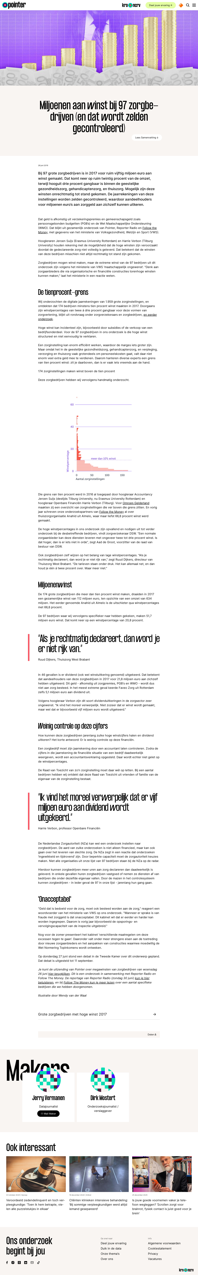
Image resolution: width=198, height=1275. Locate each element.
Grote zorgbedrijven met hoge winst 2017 (72, 1014)
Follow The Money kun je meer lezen (89, 982)
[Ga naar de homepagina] (14, 5)
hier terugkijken (59, 974)
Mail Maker (50, 1113)
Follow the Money (111, 511)
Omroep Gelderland (136, 503)
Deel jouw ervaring (159, 5)
